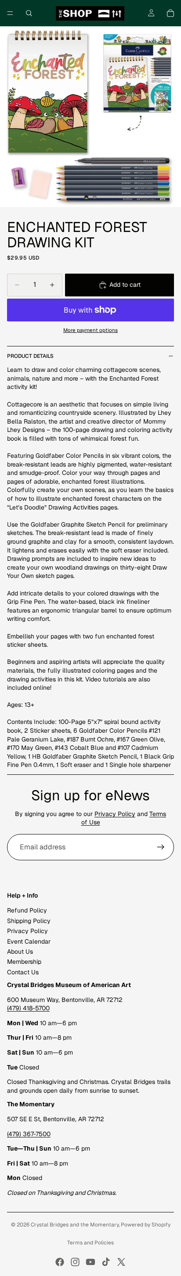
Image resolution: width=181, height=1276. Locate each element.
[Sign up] (161, 847)
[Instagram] (75, 1262)
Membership (24, 962)
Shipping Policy (29, 921)
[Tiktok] (106, 1262)
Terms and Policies (90, 1242)
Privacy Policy (114, 814)
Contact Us (23, 972)
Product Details (30, 356)
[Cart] (170, 13)
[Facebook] (59, 1262)
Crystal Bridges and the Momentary (75, 1224)
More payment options (90, 330)
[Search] (29, 13)
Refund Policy (27, 910)
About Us (20, 951)
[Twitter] (121, 1262)
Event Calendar (29, 941)
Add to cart (125, 285)
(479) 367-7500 (29, 1134)
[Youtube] (90, 1262)
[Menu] (10, 13)
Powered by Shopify (145, 1224)
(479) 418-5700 (28, 1008)
